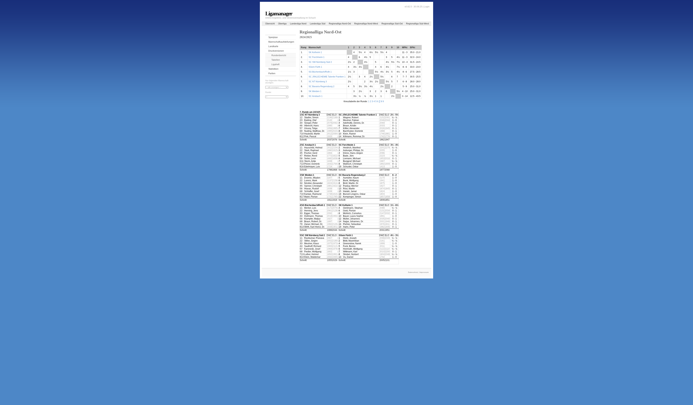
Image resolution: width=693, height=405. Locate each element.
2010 (382, 251)
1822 (334, 155)
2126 (334, 224)
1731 (329, 196)
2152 (382, 117)
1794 (334, 164)
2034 (387, 210)
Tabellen (275, 60)
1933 (329, 136)
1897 (329, 221)
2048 (387, 254)
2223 (382, 155)
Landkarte (273, 46)
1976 (382, 224)
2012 (329, 133)
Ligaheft (275, 64)
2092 (334, 123)
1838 (329, 191)
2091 (387, 117)
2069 (382, 123)
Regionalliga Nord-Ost (340, 23)
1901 (334, 227)
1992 (334, 216)
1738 (329, 194)
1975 (329, 243)
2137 (329, 180)
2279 (387, 147)
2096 (382, 153)
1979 (334, 249)
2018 (329, 216)
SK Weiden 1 (315, 91)
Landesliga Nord (298, 23)
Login (427, 6)
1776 (387, 136)
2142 (329, 120)
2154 (334, 147)
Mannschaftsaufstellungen (281, 42)
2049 (387, 238)
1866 (329, 153)
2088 (382, 208)
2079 (329, 123)
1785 (334, 196)
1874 (382, 188)
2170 (382, 178)
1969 (329, 249)
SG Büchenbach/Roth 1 (320, 72)
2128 (334, 210)
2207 (329, 178)
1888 (382, 131)
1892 (382, 164)
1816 (334, 194)
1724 (329, 166)
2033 (382, 125)
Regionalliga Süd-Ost (392, 23)
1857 (382, 196)
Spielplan (273, 37)
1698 (329, 161)
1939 (329, 188)
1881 (387, 133)
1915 (334, 150)
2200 (387, 251)
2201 (382, 147)
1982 (382, 227)
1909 (387, 164)
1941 (382, 180)
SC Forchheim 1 (316, 57)
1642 (329, 164)
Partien (271, 73)
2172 (329, 208)
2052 (329, 240)
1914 (334, 183)
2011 (329, 147)
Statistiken (273, 69)
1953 (382, 158)
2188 (334, 117)
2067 (329, 238)
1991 (334, 254)
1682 (329, 158)
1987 (382, 161)
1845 (387, 188)
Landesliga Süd (317, 23)
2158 (334, 180)
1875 (382, 183)
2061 (329, 210)
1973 (334, 243)
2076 (334, 208)
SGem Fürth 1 (315, 67)
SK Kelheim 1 (315, 52)
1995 (334, 128)
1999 (382, 243)
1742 (382, 136)
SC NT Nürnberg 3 (318, 81)
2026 (382, 128)
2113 (334, 246)
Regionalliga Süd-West (417, 23)
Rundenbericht (278, 55)
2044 (387, 120)
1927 (382, 186)
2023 (334, 131)
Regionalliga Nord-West (366, 23)
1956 (329, 128)
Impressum (424, 272)
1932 (329, 257)
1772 (329, 155)
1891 (382, 216)
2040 (387, 218)
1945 (387, 128)
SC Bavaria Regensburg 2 (321, 86)
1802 (329, 251)
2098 (382, 238)
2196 (329, 117)
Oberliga (282, 23)
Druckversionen (276, 51)
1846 (387, 227)
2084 (334, 133)
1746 (382, 133)
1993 (329, 246)
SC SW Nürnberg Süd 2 (320, 62)
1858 (387, 196)
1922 (334, 186)
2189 (334, 240)
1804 (382, 194)
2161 (382, 240)
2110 (387, 249)
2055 (382, 150)
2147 (382, 213)
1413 (382, 166)
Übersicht (270, 23)
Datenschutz (413, 272)
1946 (387, 221)
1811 (387, 224)
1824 (329, 183)
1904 (382, 254)
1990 (329, 125)
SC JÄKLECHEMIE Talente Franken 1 (327, 76)
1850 (329, 254)
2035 (382, 218)
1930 (334, 257)
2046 (382, 120)
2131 (382, 210)
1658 (334, 158)
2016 (387, 158)
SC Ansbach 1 (315, 96)
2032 (387, 213)
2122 (382, 249)
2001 (382, 221)
